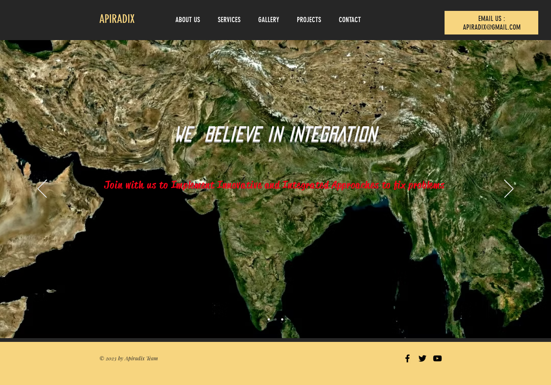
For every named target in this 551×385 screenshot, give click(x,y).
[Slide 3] (282, 319)
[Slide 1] (269, 319)
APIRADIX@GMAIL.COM (492, 27)
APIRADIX (117, 19)
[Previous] (42, 189)
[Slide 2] (275, 319)
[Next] (509, 189)
